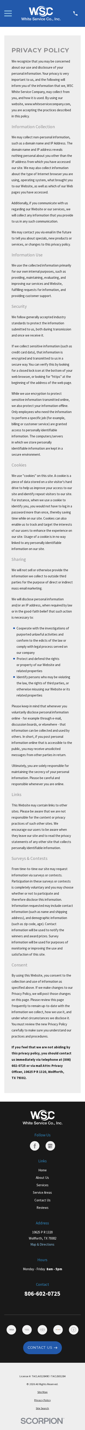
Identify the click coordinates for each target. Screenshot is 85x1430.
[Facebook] (34, 1146)
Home (42, 1170)
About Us (42, 1177)
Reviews (42, 1207)
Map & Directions (42, 1244)
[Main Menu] (8, 13)
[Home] (41, 13)
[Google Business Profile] (50, 1146)
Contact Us (42, 1200)
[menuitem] (42, 1392)
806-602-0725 (42, 1294)
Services (42, 1185)
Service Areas (42, 1192)
